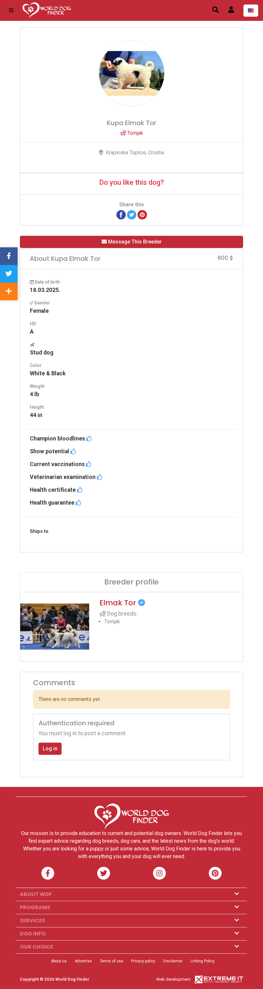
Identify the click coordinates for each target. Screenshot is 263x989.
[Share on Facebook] (121, 214)
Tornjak (134, 133)
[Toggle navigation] (11, 10)
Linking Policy (203, 961)
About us (59, 961)
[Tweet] (131, 214)
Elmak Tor (118, 603)
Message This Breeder (134, 242)
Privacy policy (143, 961)
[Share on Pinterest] (142, 214)
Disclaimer (172, 961)
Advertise (83, 961)
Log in (50, 749)
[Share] (9, 291)
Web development (173, 979)
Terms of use (111, 961)
